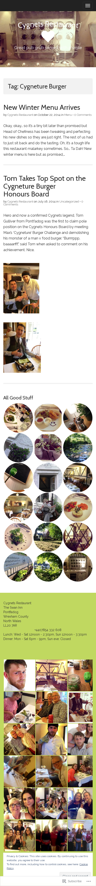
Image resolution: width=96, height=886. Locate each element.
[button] (18, 418)
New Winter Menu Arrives (41, 107)
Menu (68, 114)
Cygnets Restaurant (20, 114)
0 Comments (83, 114)
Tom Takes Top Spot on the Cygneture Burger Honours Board (44, 186)
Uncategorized (69, 201)
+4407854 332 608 (48, 630)
